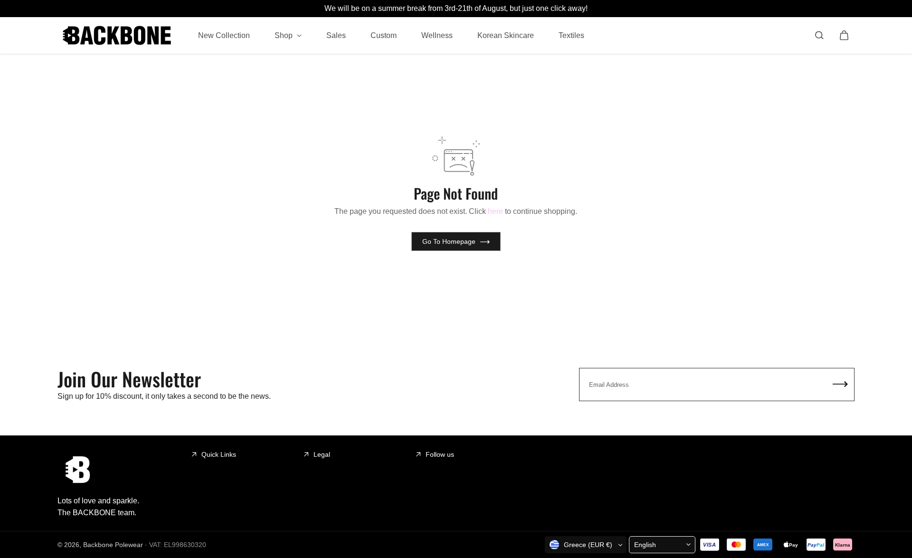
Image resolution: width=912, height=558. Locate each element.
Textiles (571, 35)
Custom (383, 35)
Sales (336, 35)
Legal (322, 454)
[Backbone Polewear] (116, 35)
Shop (284, 35)
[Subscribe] (840, 384)
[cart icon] (844, 35)
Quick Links (218, 454)
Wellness (437, 35)
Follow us (440, 454)
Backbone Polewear (113, 544)
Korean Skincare (505, 35)
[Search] (819, 35)
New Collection (224, 35)
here (495, 211)
